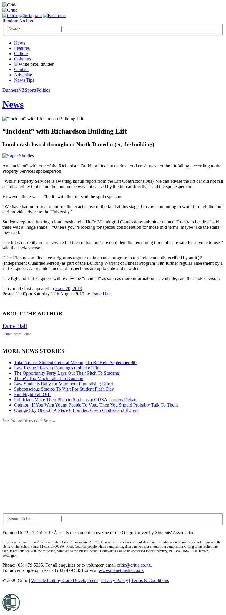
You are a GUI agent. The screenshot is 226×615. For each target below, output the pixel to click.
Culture (21, 53)
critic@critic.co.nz (134, 565)
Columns (22, 58)
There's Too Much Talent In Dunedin (48, 378)
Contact (21, 69)
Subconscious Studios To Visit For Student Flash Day (64, 389)
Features (22, 48)
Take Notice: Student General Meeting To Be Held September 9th (75, 362)
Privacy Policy (114, 580)
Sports (30, 90)
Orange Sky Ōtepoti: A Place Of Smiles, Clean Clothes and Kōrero (76, 410)
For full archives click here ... (29, 420)
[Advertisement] (46, 464)
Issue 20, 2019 (68, 288)
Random (10, 20)
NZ (21, 90)
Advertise (23, 74)
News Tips (24, 80)
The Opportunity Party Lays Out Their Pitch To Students (67, 373)
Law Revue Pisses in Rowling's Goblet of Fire (57, 367)
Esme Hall (101, 293)
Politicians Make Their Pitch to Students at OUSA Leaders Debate (75, 399)
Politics (43, 90)
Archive (26, 20)
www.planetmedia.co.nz (121, 570)
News (19, 42)
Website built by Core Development (64, 580)
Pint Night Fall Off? (32, 394)
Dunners (10, 90)
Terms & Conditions (150, 580)
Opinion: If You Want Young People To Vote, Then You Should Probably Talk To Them (96, 404)
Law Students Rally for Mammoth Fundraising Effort (63, 383)
